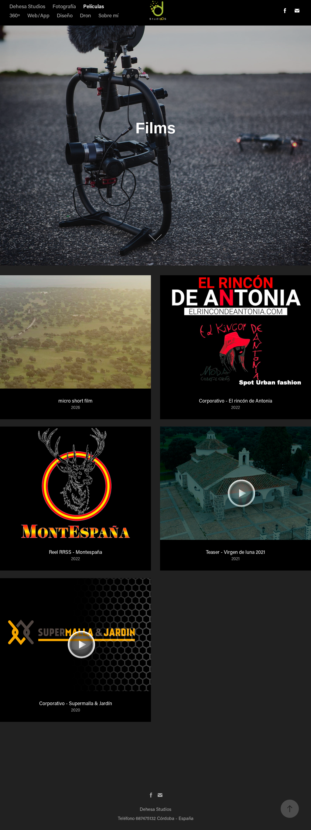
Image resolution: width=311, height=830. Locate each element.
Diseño (65, 15)
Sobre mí (108, 15)
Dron (85, 15)
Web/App (38, 15)
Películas (93, 6)
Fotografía (64, 6)
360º (14, 15)
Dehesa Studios (27, 6)
